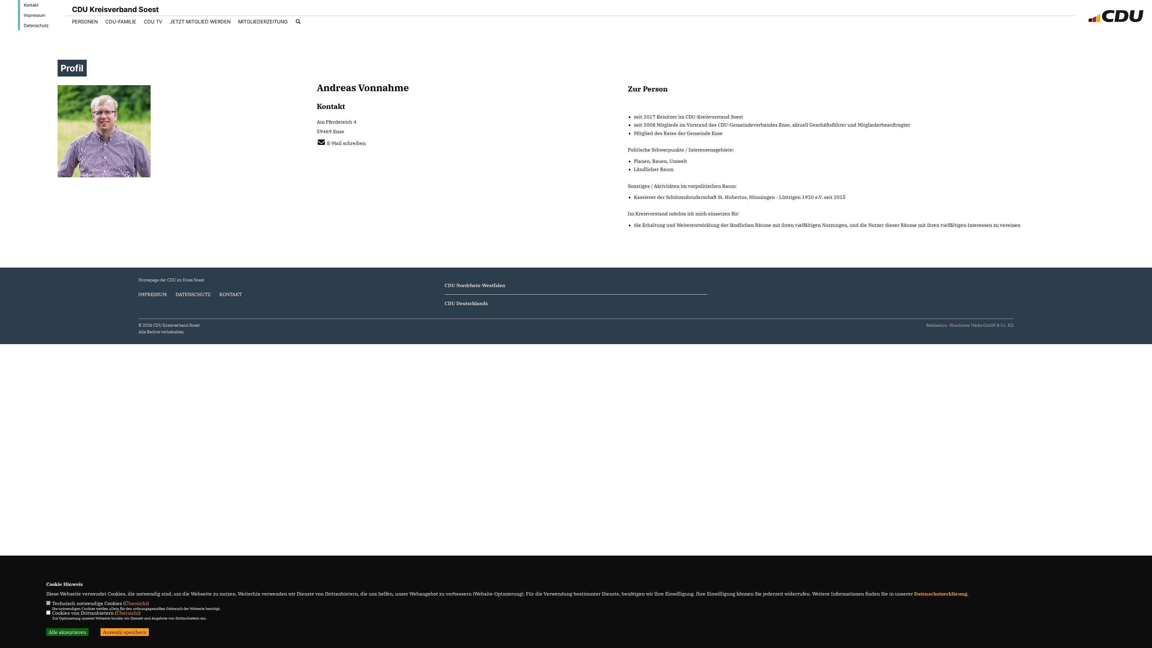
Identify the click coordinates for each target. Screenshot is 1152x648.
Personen (85, 21)
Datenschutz (36, 25)
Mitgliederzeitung (263, 21)
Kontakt (31, 5)
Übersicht (136, 603)
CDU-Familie (120, 21)
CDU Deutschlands (466, 303)
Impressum (34, 15)
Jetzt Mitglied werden (200, 21)
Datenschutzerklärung (940, 594)
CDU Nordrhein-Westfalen (475, 285)
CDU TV (153, 21)
